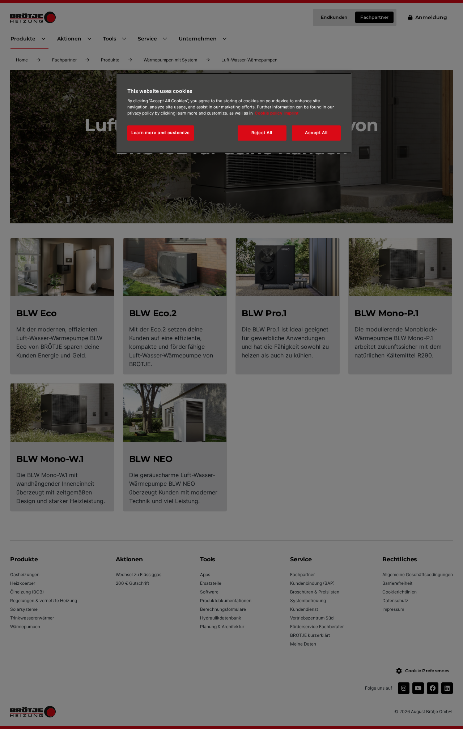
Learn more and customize (160, 132)
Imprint (291, 113)
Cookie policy (269, 113)
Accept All (316, 132)
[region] (234, 113)
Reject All (261, 132)
